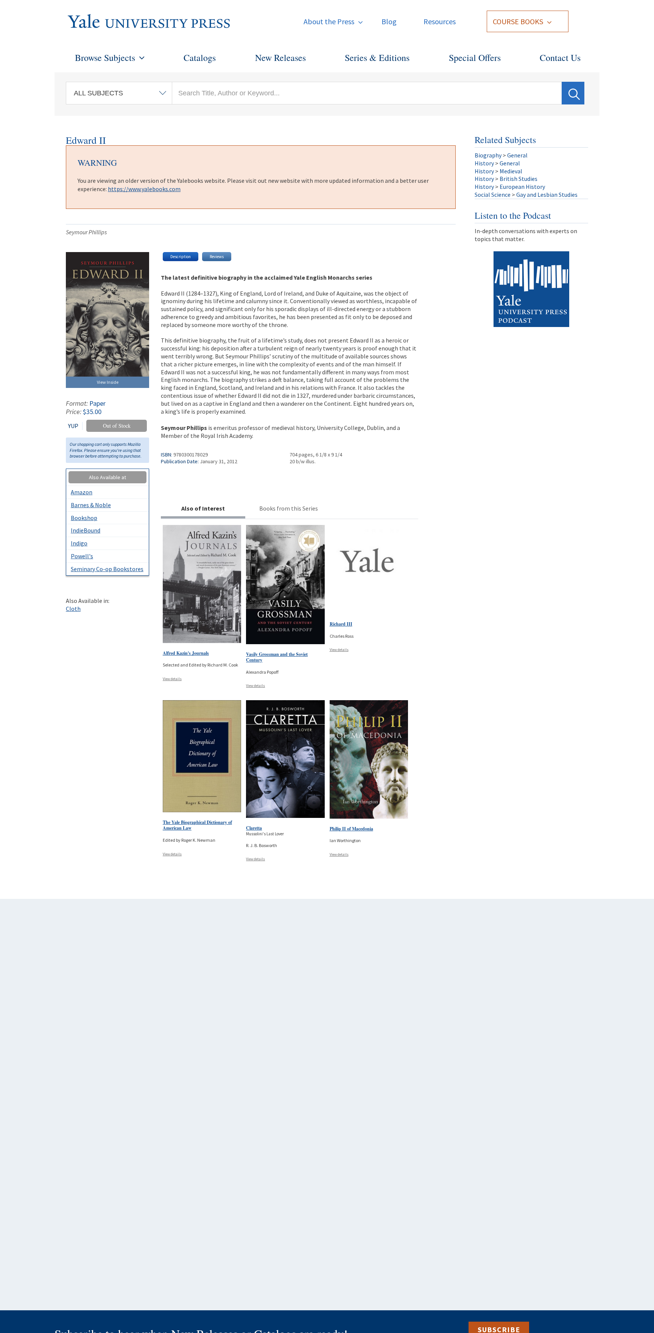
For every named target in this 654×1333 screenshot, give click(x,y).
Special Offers (475, 57)
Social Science (493, 194)
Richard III (341, 624)
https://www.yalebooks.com (144, 189)
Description (180, 256)
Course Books (518, 21)
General (517, 155)
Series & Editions (377, 57)
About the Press (329, 21)
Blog (389, 21)
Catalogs (200, 57)
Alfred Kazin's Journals (186, 653)
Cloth (73, 608)
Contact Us (560, 57)
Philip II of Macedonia (351, 828)
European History (522, 186)
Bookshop (84, 518)
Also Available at (107, 477)
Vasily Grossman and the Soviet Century (277, 657)
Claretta (254, 828)
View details (172, 678)
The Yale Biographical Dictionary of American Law (197, 825)
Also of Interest (203, 508)
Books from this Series (288, 508)
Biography (488, 155)
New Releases (280, 57)
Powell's (82, 556)
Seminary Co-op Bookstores (107, 569)
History (484, 163)
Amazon (81, 492)
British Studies (518, 178)
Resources (440, 21)
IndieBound (85, 530)
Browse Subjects (105, 57)
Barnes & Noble (91, 505)
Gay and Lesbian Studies (547, 194)
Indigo (79, 543)
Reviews (217, 256)
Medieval (511, 171)
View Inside (107, 382)
